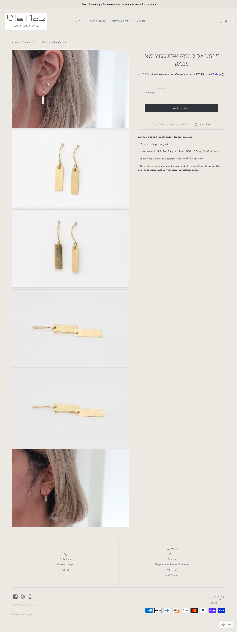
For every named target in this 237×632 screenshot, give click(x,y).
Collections (98, 21)
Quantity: (150, 92)
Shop (78, 21)
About (141, 21)
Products (26, 42)
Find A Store (172, 575)
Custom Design (122, 21)
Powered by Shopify (22, 614)
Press (171, 554)
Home (15, 42)
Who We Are (172, 549)
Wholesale (172, 570)
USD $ (214, 603)
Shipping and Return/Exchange (172, 564)
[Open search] (220, 21)
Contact (172, 559)
